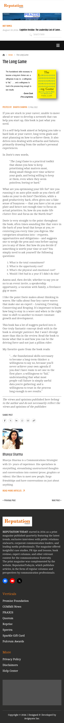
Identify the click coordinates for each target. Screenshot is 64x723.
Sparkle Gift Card (14, 635)
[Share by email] (28, 420)
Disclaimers (10, 665)
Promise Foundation (16, 600)
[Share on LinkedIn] (16, 420)
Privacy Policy (12, 659)
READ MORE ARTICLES (12, 491)
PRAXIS (8, 612)
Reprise (7, 624)
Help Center (10, 670)
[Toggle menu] (57, 45)
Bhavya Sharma (20, 107)
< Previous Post (9, 500)
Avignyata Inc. (32, 718)
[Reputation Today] (14, 6)
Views (10, 55)
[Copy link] (34, 420)
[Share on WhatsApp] (22, 420)
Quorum (8, 618)
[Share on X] (10, 420)
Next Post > (56, 500)
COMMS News (12, 606)
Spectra (7, 629)
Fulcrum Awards (13, 641)
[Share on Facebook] (5, 420)
